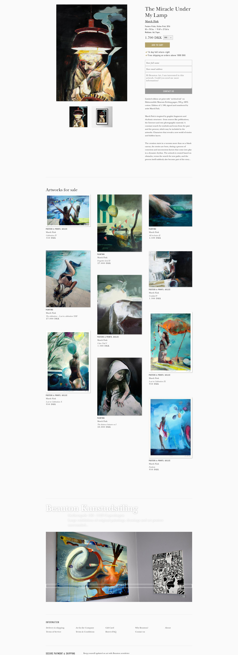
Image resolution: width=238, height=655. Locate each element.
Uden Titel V (102, 343)
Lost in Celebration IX (157, 381)
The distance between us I (106, 424)
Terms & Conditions (85, 632)
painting (101, 254)
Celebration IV (51, 235)
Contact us (140, 632)
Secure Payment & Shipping (60, 653)
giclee (64, 229)
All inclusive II (154, 235)
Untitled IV (153, 296)
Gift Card (109, 628)
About (168, 628)
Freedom (152, 467)
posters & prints (53, 229)
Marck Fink (152, 21)
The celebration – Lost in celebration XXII (61, 316)
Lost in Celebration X (54, 402)
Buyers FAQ (110, 632)
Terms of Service (53, 632)
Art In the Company (85, 628)
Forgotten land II (103, 261)
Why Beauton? (141, 628)
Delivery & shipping (55, 628)
